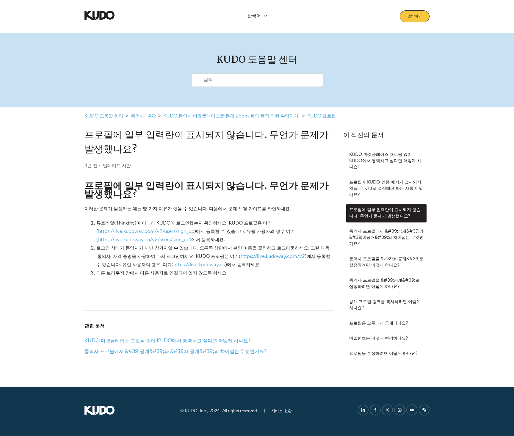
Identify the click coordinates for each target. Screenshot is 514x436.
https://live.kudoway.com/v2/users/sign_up (146, 232)
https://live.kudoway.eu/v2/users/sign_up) (144, 240)
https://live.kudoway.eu (199, 265)
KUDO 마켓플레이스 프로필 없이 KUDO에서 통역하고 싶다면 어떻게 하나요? (385, 161)
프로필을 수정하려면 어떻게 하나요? (383, 354)
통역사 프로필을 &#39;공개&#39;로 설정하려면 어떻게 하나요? (384, 283)
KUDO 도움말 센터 (103, 116)
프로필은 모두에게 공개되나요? (378, 323)
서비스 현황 (281, 411)
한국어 (254, 16)
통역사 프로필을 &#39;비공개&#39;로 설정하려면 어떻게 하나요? (386, 262)
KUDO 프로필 (321, 116)
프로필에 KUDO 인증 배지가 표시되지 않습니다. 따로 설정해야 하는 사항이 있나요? (386, 188)
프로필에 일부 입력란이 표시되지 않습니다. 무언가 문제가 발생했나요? (385, 213)
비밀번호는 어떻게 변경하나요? (378, 338)
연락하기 (415, 16)
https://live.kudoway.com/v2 (273, 257)
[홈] (99, 18)
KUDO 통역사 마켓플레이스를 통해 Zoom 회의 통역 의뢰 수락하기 (231, 116)
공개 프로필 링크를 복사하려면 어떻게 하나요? (385, 305)
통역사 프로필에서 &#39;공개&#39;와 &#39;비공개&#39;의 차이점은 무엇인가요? (386, 237)
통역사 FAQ (143, 116)
